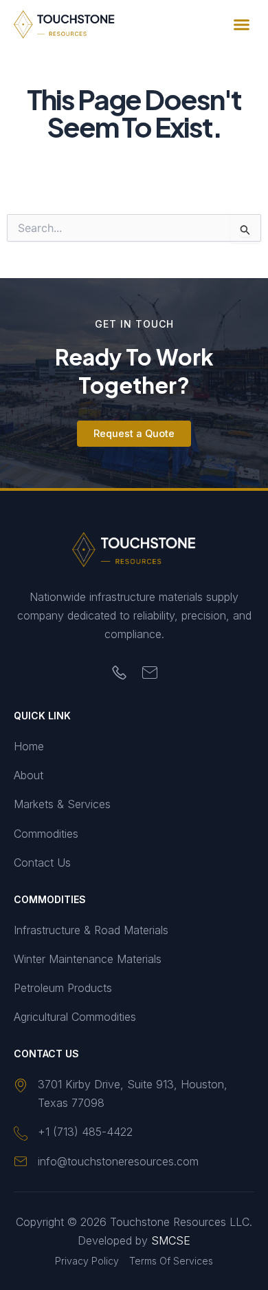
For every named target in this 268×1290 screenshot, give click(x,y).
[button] (242, 25)
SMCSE (170, 1240)
